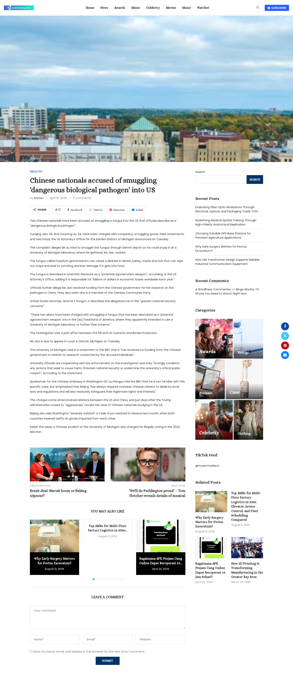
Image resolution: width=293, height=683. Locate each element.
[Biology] (248, 339)
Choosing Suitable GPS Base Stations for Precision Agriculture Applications (223, 235)
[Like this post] (59, 210)
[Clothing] (248, 420)
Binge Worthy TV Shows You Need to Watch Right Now (227, 291)
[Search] (258, 8)
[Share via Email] (285, 355)
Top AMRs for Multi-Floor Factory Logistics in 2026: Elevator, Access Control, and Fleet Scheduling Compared (246, 506)
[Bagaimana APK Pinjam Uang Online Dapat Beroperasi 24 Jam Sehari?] (160, 536)
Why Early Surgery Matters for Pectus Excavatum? (209, 522)
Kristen (38, 198)
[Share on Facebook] (285, 326)
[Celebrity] (214, 420)
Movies (171, 8)
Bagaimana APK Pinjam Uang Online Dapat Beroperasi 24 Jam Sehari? (210, 570)
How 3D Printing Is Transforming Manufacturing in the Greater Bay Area (247, 570)
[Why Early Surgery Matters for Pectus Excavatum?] (54, 536)
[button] (35, 549)
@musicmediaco (207, 466)
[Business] (210, 379)
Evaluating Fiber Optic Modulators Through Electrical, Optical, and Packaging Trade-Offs (226, 209)
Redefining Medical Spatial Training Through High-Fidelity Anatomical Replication (225, 222)
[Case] (244, 379)
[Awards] (214, 339)
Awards (119, 8)
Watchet (203, 8)
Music (135, 8)
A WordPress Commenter (213, 289)
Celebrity (153, 8)
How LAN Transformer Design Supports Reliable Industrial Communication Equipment (227, 262)
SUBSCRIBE (278, 7)
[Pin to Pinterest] (285, 345)
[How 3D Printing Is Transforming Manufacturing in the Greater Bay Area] (247, 547)
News (104, 8)
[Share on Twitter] (285, 336)
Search (200, 172)
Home (90, 8)
